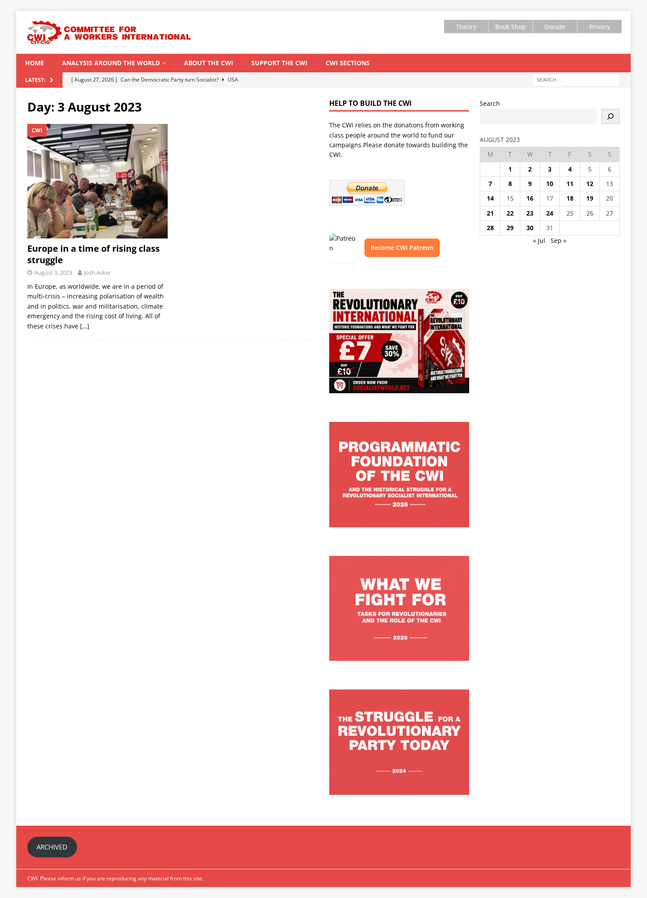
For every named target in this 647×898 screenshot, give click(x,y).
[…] (84, 326)
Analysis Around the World (111, 63)
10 (549, 183)
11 (569, 183)
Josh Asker (97, 272)
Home (34, 63)
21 (490, 213)
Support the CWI (279, 63)
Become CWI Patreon (402, 247)
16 (529, 198)
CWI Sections (348, 63)
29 (510, 228)
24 (549, 213)
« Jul (539, 240)
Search (490, 103)
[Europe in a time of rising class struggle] (97, 181)
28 (490, 228)
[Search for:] (576, 79)
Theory (466, 26)
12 (589, 183)
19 (589, 198)
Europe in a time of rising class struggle (93, 254)
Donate (555, 26)
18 (569, 198)
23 (529, 213)
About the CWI (208, 63)
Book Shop (510, 26)
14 (490, 198)
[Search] (610, 116)
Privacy (599, 26)
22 (510, 213)
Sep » (558, 240)
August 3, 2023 (53, 272)
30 (529, 228)
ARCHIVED (52, 846)
